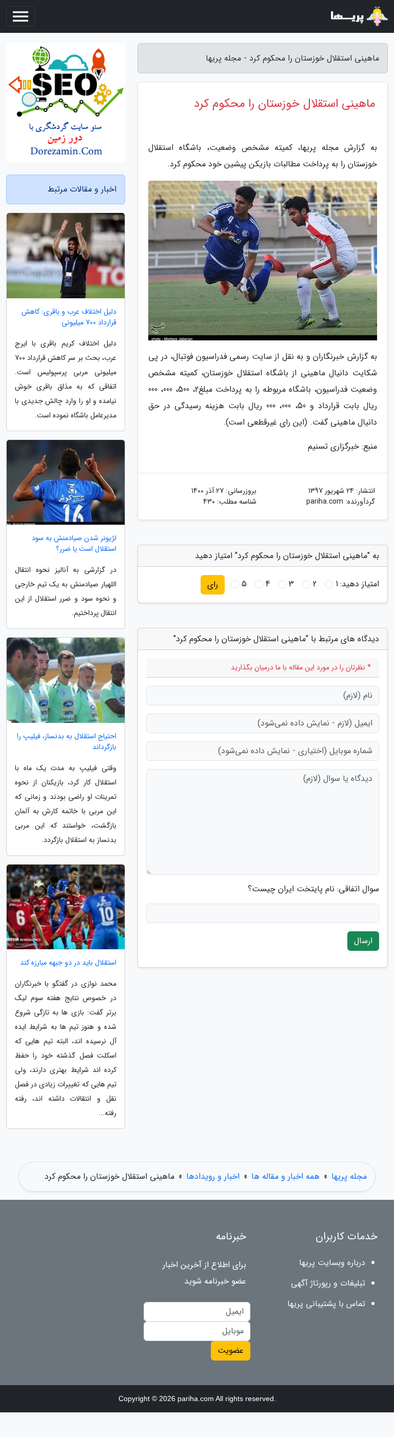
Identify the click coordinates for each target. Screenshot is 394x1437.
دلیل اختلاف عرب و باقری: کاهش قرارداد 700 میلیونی (69, 317)
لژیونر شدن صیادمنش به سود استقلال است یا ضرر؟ (74, 543)
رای (212, 584)
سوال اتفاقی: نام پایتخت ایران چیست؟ (313, 889)
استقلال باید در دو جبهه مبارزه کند (68, 962)
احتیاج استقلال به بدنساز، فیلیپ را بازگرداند (66, 742)
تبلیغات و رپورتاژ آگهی (328, 1283)
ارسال (363, 940)
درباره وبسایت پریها (332, 1262)
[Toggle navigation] (20, 16)
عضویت (231, 1350)
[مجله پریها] (358, 16)
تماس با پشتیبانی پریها (326, 1303)
